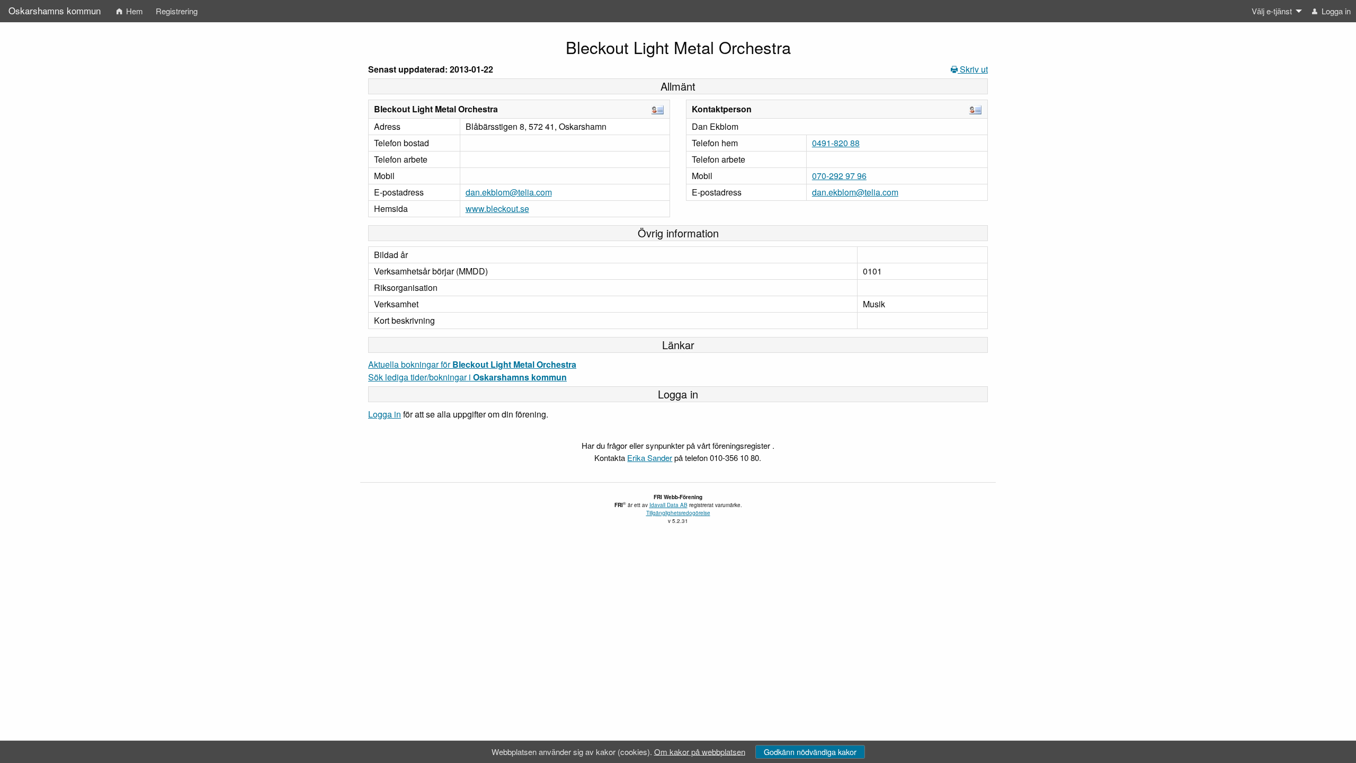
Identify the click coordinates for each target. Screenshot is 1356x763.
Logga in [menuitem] (1335, 10)
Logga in (384, 414)
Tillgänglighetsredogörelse (678, 513)
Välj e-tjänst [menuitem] (1272, 10)
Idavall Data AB (668, 505)
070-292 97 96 (839, 176)
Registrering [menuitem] (177, 10)
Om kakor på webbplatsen (699, 751)
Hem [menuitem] (133, 10)
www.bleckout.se (497, 208)
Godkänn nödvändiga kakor (810, 751)
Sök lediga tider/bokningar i (467, 377)
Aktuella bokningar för (472, 364)
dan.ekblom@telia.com (509, 192)
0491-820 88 (836, 143)
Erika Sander (649, 457)
